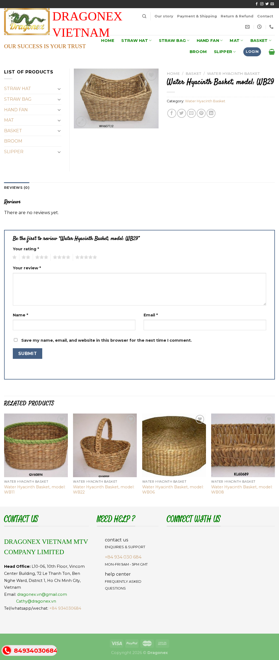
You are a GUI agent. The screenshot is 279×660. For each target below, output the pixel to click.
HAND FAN (208, 40)
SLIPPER (223, 51)
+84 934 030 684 (123, 557)
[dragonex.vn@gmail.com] (248, 26)
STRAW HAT (134, 40)
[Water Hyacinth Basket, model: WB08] (243, 445)
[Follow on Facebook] (256, 4)
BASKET (259, 40)
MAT (234, 40)
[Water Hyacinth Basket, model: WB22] (105, 445)
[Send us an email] (272, 4)
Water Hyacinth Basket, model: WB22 (103, 490)
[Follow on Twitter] (267, 4)
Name (20, 315)
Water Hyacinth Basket (233, 73)
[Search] (144, 16)
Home (173, 73)
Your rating (26, 248)
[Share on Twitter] (181, 113)
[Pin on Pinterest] (201, 113)
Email (151, 315)
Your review (27, 268)
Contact (265, 16)
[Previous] (4, 459)
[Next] (275, 459)
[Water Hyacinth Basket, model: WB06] (174, 445)
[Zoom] (81, 121)
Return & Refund (237, 16)
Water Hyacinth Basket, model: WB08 (241, 490)
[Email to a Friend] (191, 113)
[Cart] (272, 52)
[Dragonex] (31, 21)
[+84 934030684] (272, 26)
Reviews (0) (16, 188)
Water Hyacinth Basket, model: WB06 (173, 490)
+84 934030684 (65, 608)
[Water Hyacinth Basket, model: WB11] (36, 445)
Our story (163, 16)
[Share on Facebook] (171, 113)
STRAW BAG (172, 40)
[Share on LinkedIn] (211, 113)
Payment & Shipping (197, 16)
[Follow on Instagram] (261, 4)
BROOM (198, 51)
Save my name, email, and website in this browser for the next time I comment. (106, 340)
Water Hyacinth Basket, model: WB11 (34, 490)
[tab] (16, 187)
